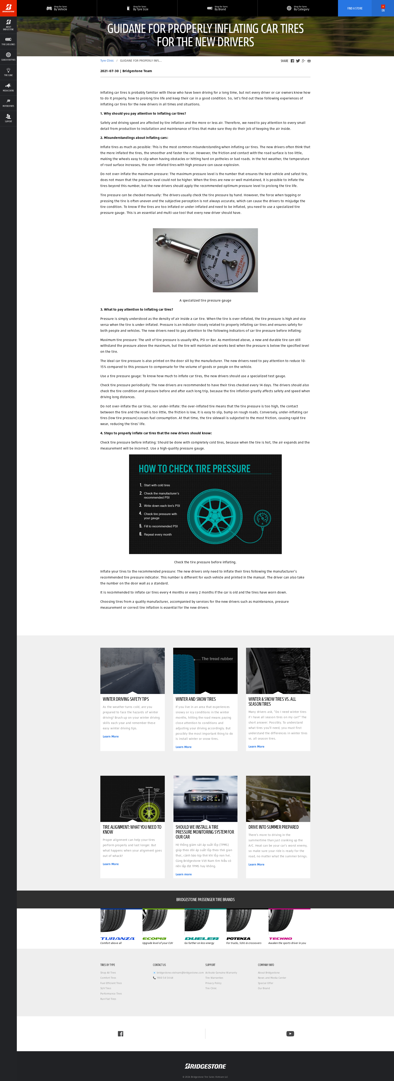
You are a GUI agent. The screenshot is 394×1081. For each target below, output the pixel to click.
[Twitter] (298, 61)
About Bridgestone (269, 972)
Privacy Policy (213, 983)
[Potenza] (289, 921)
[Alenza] (163, 921)
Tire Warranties (214, 977)
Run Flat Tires (108, 998)
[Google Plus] (303, 61)
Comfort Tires (108, 977)
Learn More (111, 736)
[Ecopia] (205, 921)
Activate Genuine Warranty (221, 972)
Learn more (184, 874)
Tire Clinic (211, 988)
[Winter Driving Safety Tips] (132, 671)
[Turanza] (121, 921)
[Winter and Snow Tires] (205, 671)
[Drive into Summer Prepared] (278, 799)
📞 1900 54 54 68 (163, 977)
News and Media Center (272, 977)
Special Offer (265, 983)
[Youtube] (290, 1034)
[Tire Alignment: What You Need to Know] (132, 799)
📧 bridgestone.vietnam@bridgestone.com (178, 972)
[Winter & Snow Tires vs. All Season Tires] (278, 671)
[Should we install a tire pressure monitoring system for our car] (205, 799)
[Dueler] (247, 921)
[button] (8, 25)
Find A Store (354, 8)
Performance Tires (111, 993)
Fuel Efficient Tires (111, 983)
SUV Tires (105, 988)
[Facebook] (292, 61)
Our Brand (264, 988)
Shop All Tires (108, 972)
